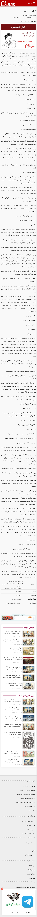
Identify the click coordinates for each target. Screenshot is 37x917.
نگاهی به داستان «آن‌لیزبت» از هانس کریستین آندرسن (13, 684)
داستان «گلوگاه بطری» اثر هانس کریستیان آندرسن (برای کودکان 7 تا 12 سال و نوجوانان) (12, 641)
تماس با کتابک (31, 870)
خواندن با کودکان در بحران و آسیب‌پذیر (25, 802)
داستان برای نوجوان (30, 855)
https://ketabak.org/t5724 (13, 603)
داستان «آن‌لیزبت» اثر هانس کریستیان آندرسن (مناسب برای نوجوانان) (13, 717)
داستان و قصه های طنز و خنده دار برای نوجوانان (24, 17)
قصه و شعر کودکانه (30, 843)
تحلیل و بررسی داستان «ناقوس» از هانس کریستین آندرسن (12, 668)
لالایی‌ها (33, 851)
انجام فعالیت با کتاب (30, 806)
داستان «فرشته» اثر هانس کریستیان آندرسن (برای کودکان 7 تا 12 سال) (12, 761)
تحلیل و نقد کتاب (30, 830)
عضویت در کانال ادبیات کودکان (19, 912)
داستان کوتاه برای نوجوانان (29, 15)
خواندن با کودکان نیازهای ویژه (27, 798)
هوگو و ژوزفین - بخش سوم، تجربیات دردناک (14, 649)
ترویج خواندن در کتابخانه (29, 786)
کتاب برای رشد (31, 810)
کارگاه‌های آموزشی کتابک (28, 821)
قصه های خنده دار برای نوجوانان (13, 588)
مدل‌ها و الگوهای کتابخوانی (28, 834)
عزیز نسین (18, 595)
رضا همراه (18, 591)
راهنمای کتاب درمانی (30, 825)
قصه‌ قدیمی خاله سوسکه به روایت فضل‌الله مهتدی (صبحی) (12, 733)
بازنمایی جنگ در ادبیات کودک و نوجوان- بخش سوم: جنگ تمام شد (13, 658)
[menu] (34, 3)
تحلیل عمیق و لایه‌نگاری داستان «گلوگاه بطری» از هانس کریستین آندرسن (12, 632)
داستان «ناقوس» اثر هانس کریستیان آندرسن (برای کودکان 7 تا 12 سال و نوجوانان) (12, 676)
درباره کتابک (32, 866)
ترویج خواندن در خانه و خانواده (27, 790)
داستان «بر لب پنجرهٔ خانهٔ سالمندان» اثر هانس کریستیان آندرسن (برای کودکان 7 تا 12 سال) (12, 752)
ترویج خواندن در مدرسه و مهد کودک (26, 794)
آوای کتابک (32, 878)
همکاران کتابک (31, 874)
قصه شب (32, 847)
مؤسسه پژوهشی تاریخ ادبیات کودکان (25, 887)
